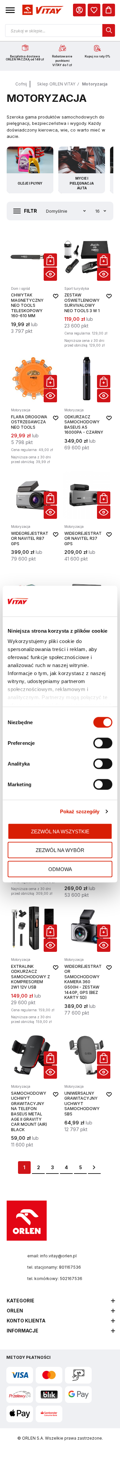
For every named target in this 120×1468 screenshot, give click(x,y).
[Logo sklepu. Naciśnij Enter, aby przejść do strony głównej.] (42, 10)
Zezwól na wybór (60, 850)
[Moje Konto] (79, 10)
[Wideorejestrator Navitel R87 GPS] (33, 516)
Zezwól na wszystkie (60, 831)
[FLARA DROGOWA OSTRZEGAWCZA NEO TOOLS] (33, 410)
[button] (10, 10)
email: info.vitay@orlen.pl (52, 1255)
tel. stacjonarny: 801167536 (54, 1267)
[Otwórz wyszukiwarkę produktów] (60, 30)
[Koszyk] (108, 10)
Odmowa (60, 869)
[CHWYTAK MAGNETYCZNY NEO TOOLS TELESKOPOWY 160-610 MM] (33, 291)
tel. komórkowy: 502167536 (54, 1278)
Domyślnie (56, 211)
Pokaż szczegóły (80, 811)
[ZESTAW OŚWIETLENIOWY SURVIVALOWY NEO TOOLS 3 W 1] (86, 291)
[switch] (102, 743)
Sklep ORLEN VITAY (56, 83)
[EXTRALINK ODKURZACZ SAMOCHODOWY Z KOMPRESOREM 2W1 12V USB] (33, 964)
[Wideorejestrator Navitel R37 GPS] (86, 516)
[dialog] (94, 10)
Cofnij (21, 83)
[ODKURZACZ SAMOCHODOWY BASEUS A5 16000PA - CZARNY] (86, 410)
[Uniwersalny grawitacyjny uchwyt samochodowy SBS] (86, 1089)
